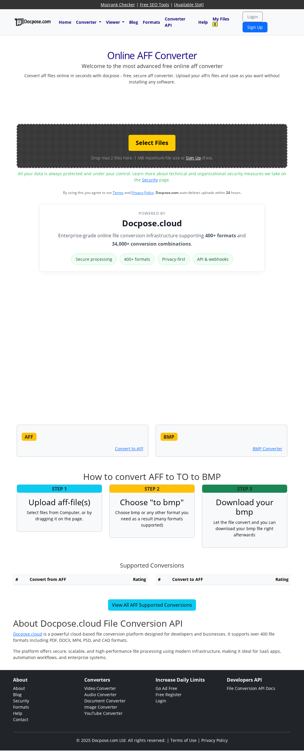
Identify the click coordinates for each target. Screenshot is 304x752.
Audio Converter (100, 694)
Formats (151, 22)
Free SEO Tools (154, 4)
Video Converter (100, 688)
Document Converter (105, 701)
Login (252, 17)
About (19, 688)
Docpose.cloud (152, 223)
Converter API (175, 22)
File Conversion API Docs (251, 688)
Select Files (152, 143)
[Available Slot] (189, 4)
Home (65, 22)
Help (203, 22)
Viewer (113, 22)
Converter (87, 22)
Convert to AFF (129, 448)
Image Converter (100, 707)
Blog (133, 22)
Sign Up (255, 27)
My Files (221, 21)
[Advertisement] (152, 103)
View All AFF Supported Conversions (152, 605)
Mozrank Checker (118, 4)
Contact (20, 719)
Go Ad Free (166, 688)
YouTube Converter (103, 713)
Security (150, 180)
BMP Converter (267, 448)
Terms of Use (183, 740)
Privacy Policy (143, 192)
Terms (118, 192)
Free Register (169, 694)
